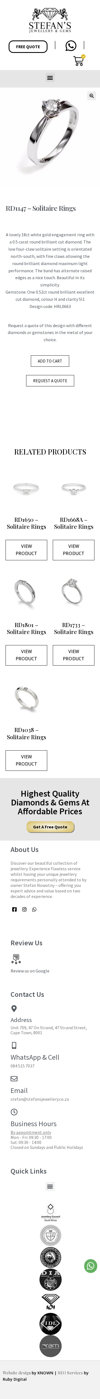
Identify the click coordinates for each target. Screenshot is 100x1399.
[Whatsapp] (35, 909)
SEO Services (70, 1372)
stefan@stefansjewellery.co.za (40, 1099)
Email (19, 1090)
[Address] (14, 1008)
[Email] (14, 1078)
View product (26, 549)
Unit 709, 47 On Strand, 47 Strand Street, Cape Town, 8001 (49, 1030)
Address (21, 1020)
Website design (17, 1372)
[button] (50, 77)
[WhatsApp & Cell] (14, 1045)
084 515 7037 (22, 1066)
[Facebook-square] (15, 909)
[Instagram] (25, 909)
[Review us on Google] (16, 959)
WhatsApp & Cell (35, 1057)
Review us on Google (30, 971)
